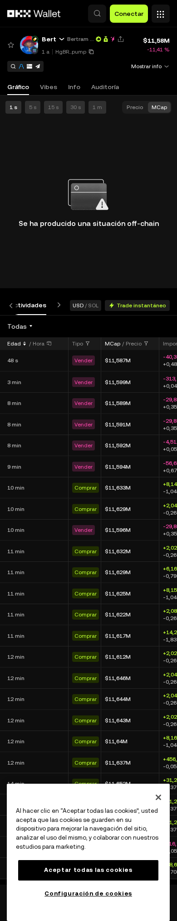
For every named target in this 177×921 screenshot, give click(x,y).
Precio (134, 343)
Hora (38, 343)
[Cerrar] (158, 797)
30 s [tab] (75, 107)
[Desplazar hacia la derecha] (57, 305)
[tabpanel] (88, 599)
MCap (112, 343)
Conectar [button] (128, 13)
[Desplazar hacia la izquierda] (12, 305)
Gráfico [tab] (18, 86)
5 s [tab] (32, 107)
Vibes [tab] (48, 86)
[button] (97, 13)
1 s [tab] (13, 107)
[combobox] (20, 326)
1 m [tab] (97, 107)
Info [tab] (74, 86)
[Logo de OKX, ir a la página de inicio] (34, 13)
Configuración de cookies (88, 893)
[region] (88, 852)
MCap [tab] (159, 107)
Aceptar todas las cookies (88, 869)
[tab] (28, 305)
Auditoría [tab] (105, 86)
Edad (14, 343)
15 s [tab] (53, 107)
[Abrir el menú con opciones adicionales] (161, 11)
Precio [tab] (135, 107)
